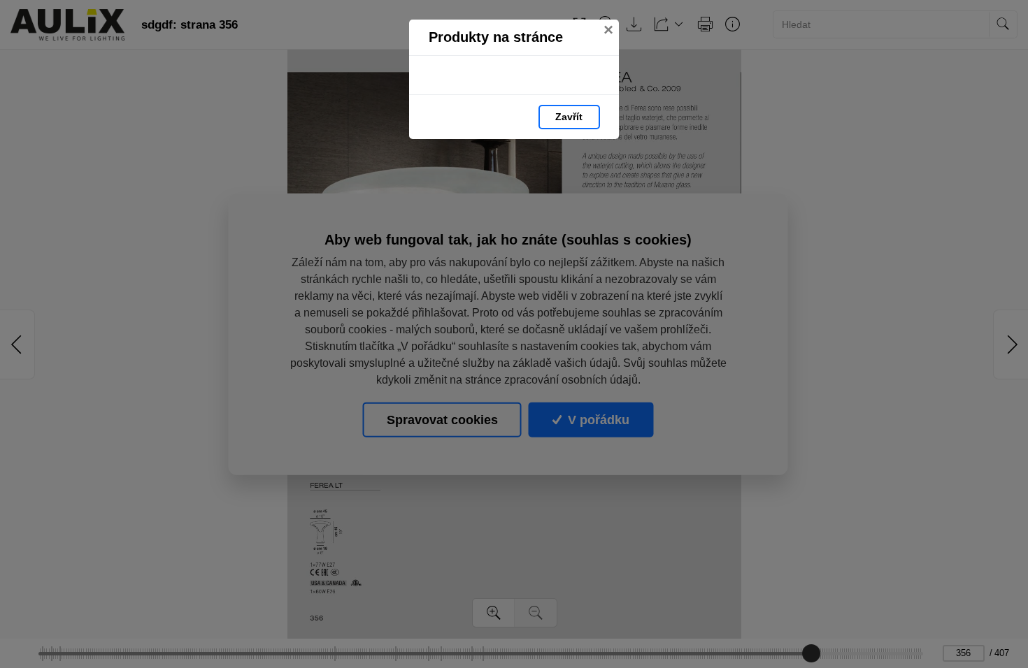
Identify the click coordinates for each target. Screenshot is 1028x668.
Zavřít (569, 116)
